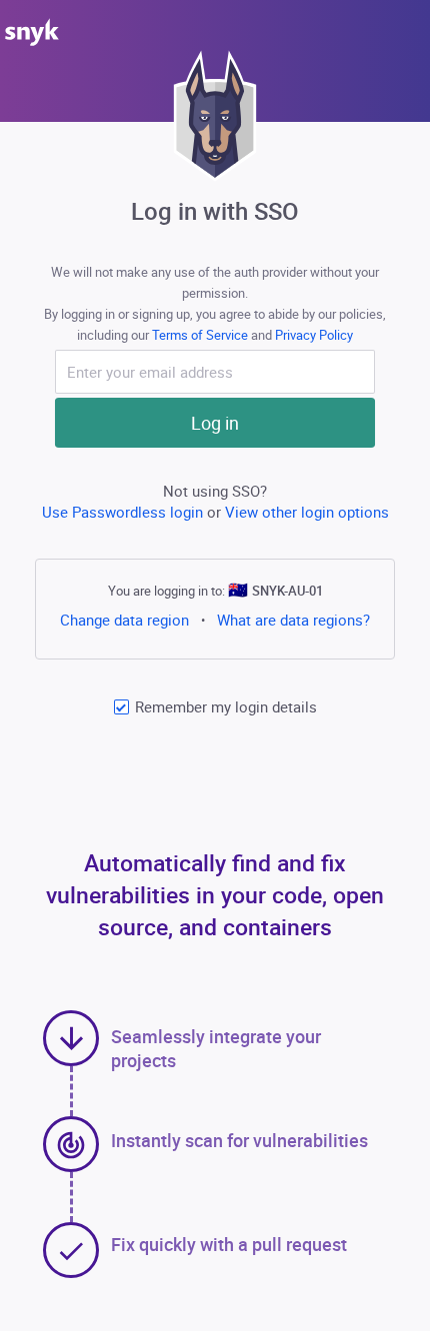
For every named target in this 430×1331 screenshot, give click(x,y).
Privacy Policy (314, 335)
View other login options (307, 512)
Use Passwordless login (124, 512)
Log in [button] (215, 423)
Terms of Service (201, 335)
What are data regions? (293, 620)
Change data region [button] (124, 620)
